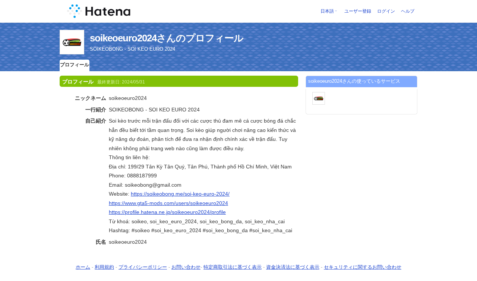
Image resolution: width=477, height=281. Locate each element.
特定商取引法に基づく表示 (232, 267)
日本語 (327, 11)
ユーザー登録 (357, 11)
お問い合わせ (185, 267)
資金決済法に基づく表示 (292, 267)
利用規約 (104, 267)
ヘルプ (407, 11)
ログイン (386, 11)
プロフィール (74, 64)
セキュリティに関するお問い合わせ (362, 267)
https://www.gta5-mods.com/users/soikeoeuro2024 (168, 203)
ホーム (83, 267)
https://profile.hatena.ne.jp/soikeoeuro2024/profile (167, 212)
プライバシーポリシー (143, 267)
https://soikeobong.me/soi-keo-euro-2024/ (180, 194)
